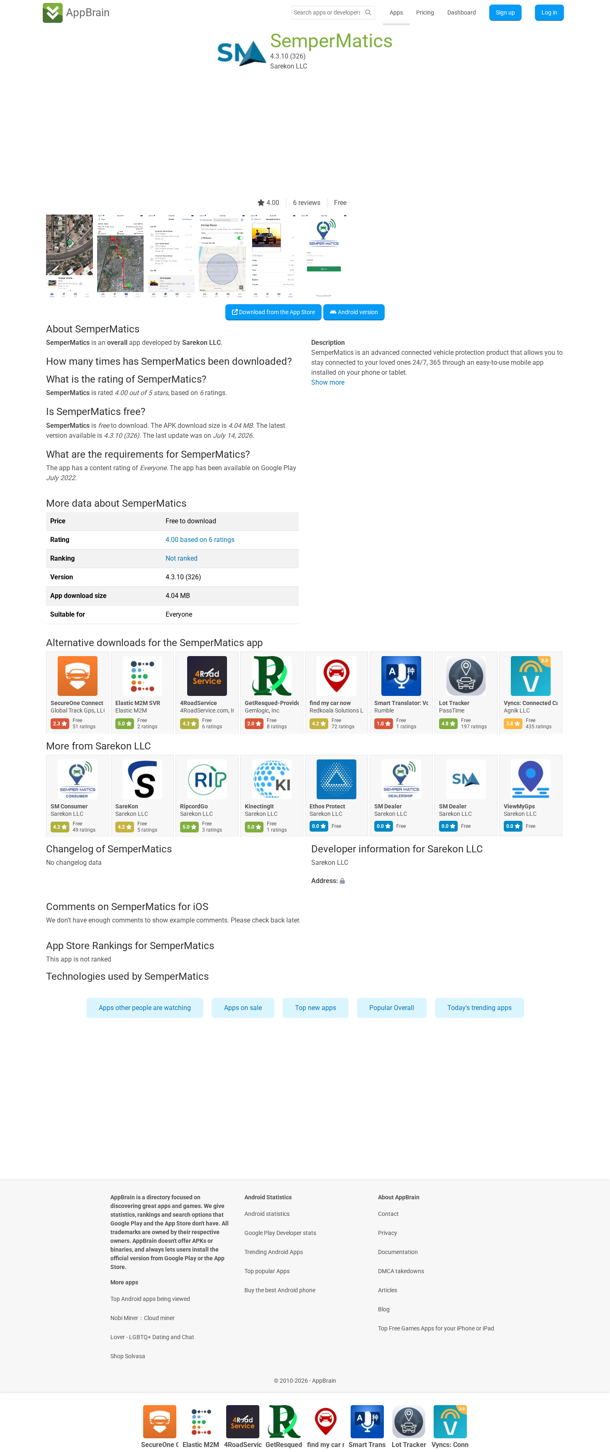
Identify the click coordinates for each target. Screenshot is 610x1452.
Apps (396, 12)
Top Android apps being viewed (150, 1299)
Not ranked (182, 558)
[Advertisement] (295, 140)
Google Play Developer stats (280, 1233)
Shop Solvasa (127, 1356)
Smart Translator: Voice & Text (401, 703)
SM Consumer (69, 806)
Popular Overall (391, 1008)
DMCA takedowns (401, 1271)
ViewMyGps (519, 806)
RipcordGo (194, 806)
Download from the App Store (276, 312)
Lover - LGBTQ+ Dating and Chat (152, 1337)
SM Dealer (388, 806)
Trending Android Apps (273, 1252)
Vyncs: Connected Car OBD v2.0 (531, 703)
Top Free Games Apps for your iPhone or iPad (436, 1328)
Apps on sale (243, 1008)
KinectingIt (259, 806)
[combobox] (327, 12)
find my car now (330, 703)
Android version (357, 312)
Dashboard (461, 12)
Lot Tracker (454, 703)
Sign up (505, 12)
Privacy (387, 1233)
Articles (387, 1290)
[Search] (368, 12)
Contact (388, 1213)
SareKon (126, 806)
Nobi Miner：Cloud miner (142, 1318)
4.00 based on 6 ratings (200, 540)
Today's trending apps (479, 1008)
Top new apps (315, 1008)
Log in (549, 12)
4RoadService (198, 703)
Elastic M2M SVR (137, 703)
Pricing (425, 12)
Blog (384, 1309)
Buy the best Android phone (279, 1290)
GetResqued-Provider (272, 703)
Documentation (398, 1252)
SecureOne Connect (77, 703)
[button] (437, 881)
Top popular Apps (267, 1271)
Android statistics (267, 1213)
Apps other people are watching (145, 1008)
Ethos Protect (327, 806)
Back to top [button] (589, 1376)
